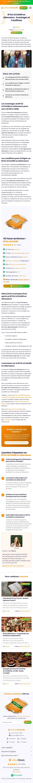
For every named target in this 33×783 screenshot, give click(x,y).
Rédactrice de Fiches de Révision (13, 566)
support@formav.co (17, 735)
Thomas (7, 611)
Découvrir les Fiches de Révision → (16, 443)
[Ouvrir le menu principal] (30, 8)
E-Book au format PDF (14, 409)
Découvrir (23, 8)
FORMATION (26, 584)
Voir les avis (16, 772)
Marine (17, 27)
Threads (12, 742)
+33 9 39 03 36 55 (16, 733)
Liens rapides (7, 748)
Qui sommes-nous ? (9, 755)
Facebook (12, 738)
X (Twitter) (23, 742)
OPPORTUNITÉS (16, 32)
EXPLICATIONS (25, 619)
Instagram (23, 738)
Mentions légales (8, 752)
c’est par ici (8, 419)
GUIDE (28, 654)
